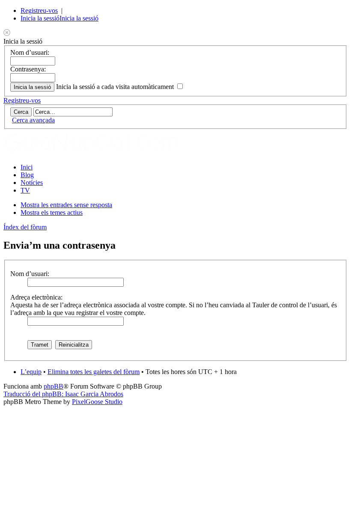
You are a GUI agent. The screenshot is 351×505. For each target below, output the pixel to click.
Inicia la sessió (40, 18)
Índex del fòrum (25, 227)
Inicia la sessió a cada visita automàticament (116, 86)
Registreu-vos (39, 10)
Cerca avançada (33, 120)
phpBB (53, 386)
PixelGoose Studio (97, 401)
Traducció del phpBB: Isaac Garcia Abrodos (63, 394)
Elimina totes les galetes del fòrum (94, 371)
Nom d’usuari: (29, 52)
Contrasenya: (28, 69)
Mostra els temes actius (52, 212)
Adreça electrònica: (36, 297)
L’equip (31, 371)
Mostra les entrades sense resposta (66, 204)
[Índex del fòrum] (99, 152)
